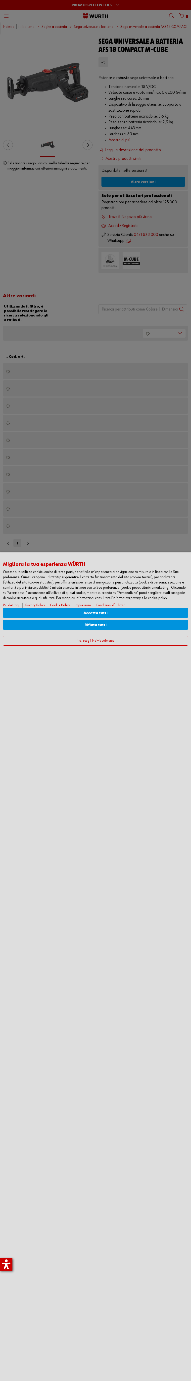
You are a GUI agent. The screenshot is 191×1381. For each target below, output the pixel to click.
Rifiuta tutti (96, 625)
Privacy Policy (35, 605)
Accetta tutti (96, 613)
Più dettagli (11, 605)
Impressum (83, 605)
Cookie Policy (60, 605)
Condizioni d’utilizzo (111, 605)
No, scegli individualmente (95, 641)
